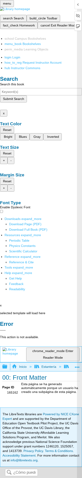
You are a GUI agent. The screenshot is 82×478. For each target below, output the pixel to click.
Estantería (49, 366)
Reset (7, 130)
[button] (16, 284)
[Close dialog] (3, 330)
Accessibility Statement (19, 455)
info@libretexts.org (24, 460)
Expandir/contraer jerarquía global (7, 367)
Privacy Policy (33, 451)
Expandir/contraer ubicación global (77, 365)
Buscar (9, 472)
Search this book (12, 84)
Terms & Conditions (59, 451)
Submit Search (13, 99)
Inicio (22, 366)
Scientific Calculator (23, 251)
